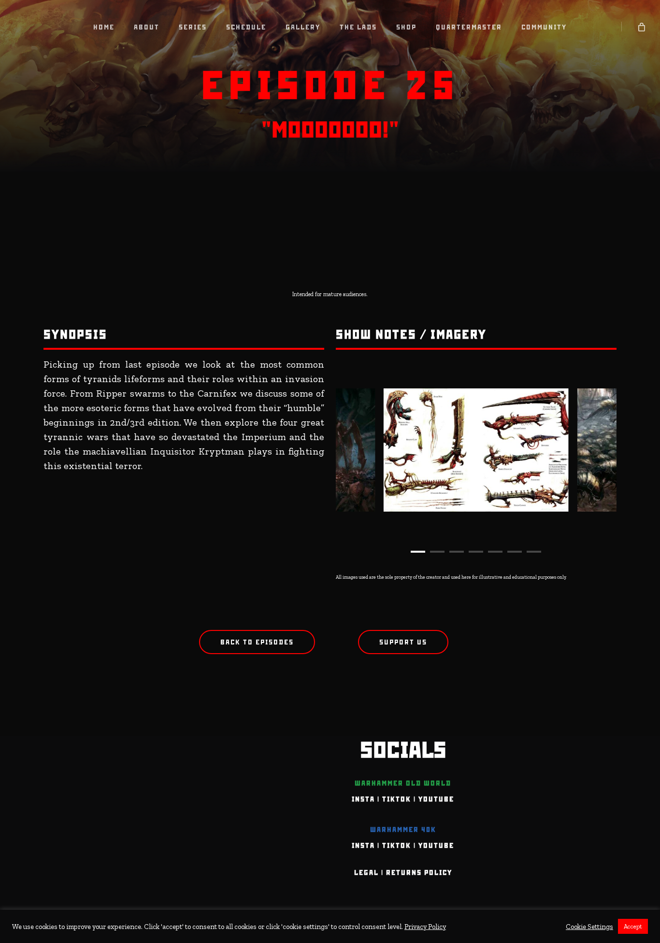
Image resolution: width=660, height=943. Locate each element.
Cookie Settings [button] (589, 926)
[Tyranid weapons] (476, 450)
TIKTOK (396, 799)
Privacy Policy (425, 926)
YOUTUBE (436, 799)
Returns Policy (419, 872)
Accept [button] (633, 926)
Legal (366, 872)
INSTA (363, 799)
